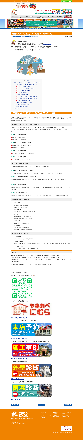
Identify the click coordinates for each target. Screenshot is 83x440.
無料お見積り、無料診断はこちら (19, 318)
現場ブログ (59, 16)
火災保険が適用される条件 (21, 94)
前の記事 (67, 404)
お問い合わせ (56, 416)
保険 (12, 36)
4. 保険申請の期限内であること (25, 102)
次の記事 (16, 404)
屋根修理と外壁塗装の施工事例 (41, 17)
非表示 (27, 80)
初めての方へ (44, 412)
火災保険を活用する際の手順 (22, 104)
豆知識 (23, 36)
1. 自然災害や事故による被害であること (27, 96)
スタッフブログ (17, 36)
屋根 (27, 36)
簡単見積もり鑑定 (65, 417)
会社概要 (43, 417)
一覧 (41, 404)
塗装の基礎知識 (51, 16)
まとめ (17, 108)
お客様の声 (56, 412)
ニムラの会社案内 (19, 17)
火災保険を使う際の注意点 (21, 106)
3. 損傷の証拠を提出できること (25, 100)
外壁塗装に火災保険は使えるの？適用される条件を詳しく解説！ (27, 82)
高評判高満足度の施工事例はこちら (20, 358)
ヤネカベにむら (47, 44)
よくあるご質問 (57, 415)
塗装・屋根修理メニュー (29, 17)
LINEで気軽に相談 (67, 1)
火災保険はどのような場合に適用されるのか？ (26, 84)
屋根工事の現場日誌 (32, 36)
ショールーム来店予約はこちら (19, 338)
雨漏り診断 (64, 413)
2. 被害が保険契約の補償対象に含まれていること (29, 98)
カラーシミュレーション (66, 416)
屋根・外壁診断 (65, 415)
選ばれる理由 (44, 413)
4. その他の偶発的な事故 (23, 92)
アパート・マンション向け (67, 412)
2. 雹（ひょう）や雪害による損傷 (25, 88)
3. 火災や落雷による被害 (23, 90)
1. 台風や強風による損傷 (23, 86)
